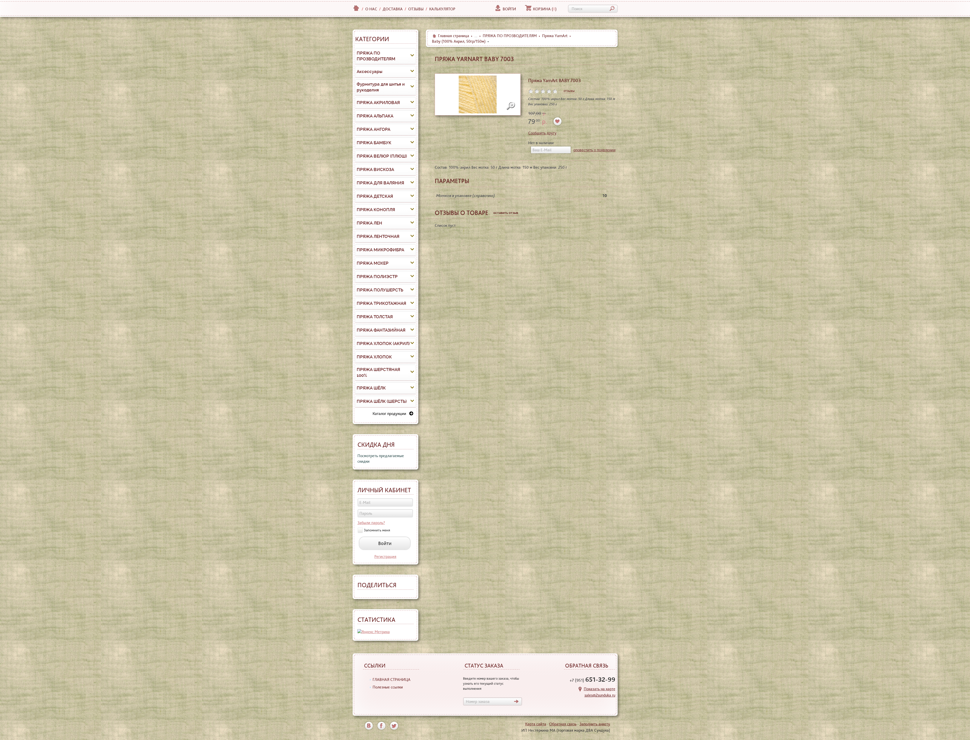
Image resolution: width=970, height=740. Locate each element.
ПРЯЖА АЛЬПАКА (375, 115)
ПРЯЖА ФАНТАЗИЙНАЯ (381, 330)
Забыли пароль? (371, 522)
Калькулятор (442, 9)
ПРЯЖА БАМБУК (374, 142)
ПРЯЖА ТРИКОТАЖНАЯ (381, 303)
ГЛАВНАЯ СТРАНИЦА (391, 679)
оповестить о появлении (594, 149)
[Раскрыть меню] (412, 56)
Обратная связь (562, 724)
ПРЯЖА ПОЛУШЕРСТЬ (380, 289)
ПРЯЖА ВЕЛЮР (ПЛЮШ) (382, 156)
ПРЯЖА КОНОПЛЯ (376, 209)
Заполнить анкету (594, 724)
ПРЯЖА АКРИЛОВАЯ (378, 102)
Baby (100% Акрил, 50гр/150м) (459, 41)
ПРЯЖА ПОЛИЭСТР (377, 276)
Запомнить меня (377, 530)
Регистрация (385, 556)
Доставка (393, 9)
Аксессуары (369, 71)
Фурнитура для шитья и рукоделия (381, 87)
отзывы (569, 90)
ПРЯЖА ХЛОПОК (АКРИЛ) (383, 343)
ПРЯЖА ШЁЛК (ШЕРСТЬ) (382, 401)
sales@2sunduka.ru (600, 695)
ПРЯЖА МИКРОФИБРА (380, 249)
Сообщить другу (542, 133)
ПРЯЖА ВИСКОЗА (375, 169)
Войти (509, 9)
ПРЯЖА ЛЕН (369, 223)
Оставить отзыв (505, 212)
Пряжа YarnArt (555, 35)
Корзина (544, 9)
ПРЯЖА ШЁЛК (371, 387)
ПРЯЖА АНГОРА (373, 129)
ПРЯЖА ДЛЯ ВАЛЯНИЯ (380, 182)
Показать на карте (599, 688)
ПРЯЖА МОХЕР (373, 263)
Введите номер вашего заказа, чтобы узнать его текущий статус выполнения (491, 683)
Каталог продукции (391, 413)
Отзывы (416, 9)
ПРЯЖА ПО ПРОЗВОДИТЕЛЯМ (376, 56)
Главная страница (453, 35)
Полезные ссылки (388, 687)
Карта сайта (535, 724)
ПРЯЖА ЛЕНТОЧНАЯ (378, 236)
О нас (371, 9)
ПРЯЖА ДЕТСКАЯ (375, 196)
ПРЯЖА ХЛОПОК (374, 356)
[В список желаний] (558, 121)
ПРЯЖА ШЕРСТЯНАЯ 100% (378, 372)
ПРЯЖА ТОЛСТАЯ (375, 316)
